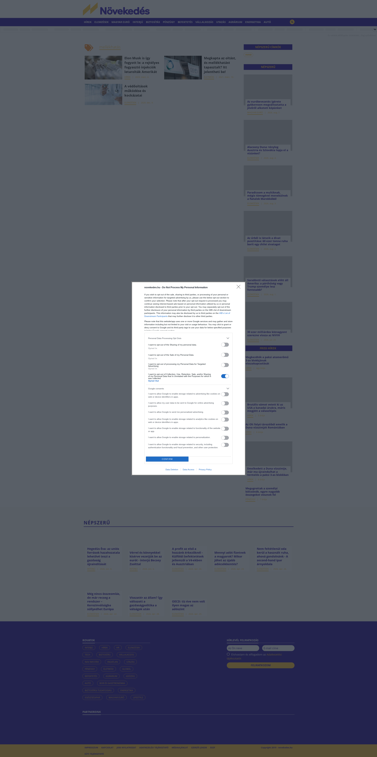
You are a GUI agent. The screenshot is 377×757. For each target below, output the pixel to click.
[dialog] (188, 378)
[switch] (225, 345)
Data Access (188, 469)
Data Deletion (172, 469)
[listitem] (188, 338)
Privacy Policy (205, 469)
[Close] (239, 287)
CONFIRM (167, 459)
